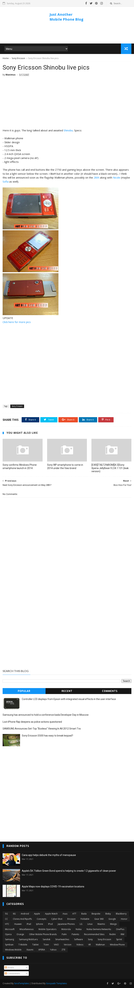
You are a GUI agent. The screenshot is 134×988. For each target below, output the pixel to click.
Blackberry (121, 913)
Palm (64, 934)
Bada (84, 913)
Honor (124, 918)
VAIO (56, 944)
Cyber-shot (56, 918)
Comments (110, 691)
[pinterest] (96, 3)
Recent (67, 691)
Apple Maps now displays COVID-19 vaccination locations (53, 886)
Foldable (85, 918)
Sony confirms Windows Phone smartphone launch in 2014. (20, 466)
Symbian (9, 944)
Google (112, 918)
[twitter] (91, 3)
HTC (7, 923)
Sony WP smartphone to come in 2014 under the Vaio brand (65, 466)
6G (14, 913)
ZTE (63, 949)
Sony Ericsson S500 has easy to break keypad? (47, 735)
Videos (79, 944)
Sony (90, 939)
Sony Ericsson (18, 58)
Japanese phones (66, 923)
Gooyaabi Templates (56, 983)
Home (6, 58)
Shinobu (68, 130)
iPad (29, 923)
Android (25, 913)
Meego (113, 923)
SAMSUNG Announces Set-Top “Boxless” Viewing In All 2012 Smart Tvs (42, 728)
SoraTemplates (21, 983)
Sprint (119, 939)
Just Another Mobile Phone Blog (66, 17)
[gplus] (119, 983)
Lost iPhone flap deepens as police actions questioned (32, 721)
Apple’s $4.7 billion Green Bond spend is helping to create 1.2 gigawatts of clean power (69, 870)
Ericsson (71, 918)
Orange (20, 934)
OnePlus (120, 929)
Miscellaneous (27, 929)
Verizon (67, 944)
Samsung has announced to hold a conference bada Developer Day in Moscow (46, 714)
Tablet (35, 944)
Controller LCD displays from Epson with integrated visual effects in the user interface (69, 699)
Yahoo (53, 949)
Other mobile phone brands (43, 934)
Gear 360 (98, 918)
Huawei (18, 923)
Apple (37, 913)
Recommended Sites (94, 934)
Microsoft (9, 929)
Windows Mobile (13, 949)
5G (6, 913)
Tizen (46, 944)
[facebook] (86, 3)
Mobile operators (47, 929)
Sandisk (46, 939)
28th (96, 177)
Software (78, 939)
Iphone (39, 923)
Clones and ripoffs (22, 918)
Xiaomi (30, 949)
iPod (50, 923)
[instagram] (101, 3)
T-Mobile (22, 944)
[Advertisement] (66, 33)
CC (6, 918)
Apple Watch (51, 913)
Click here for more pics (17, 322)
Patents (75, 934)
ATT (74, 913)
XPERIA (41, 949)
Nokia (78, 929)
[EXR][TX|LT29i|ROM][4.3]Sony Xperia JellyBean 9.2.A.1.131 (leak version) (110, 468)
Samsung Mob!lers (28, 939)
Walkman (100, 944)
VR (89, 944)
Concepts (41, 918)
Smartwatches (62, 939)
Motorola (66, 929)
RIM (122, 934)
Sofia (6, 181)
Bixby (108, 913)
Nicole (116, 177)
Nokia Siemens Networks (99, 929)
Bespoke (96, 913)
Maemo (101, 923)
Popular (24, 691)
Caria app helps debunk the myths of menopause (49, 855)
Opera (8, 934)
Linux (89, 923)
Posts (10, 967)
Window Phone (117, 944)
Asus (65, 913)
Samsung (9, 939)
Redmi (112, 934)
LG (81, 923)
